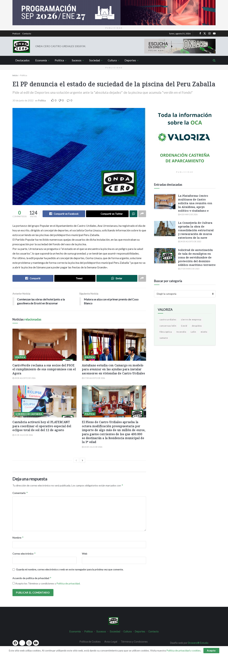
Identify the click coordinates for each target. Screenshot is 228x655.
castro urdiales (168, 319)
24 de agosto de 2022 (190, 241)
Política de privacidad (68, 583)
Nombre (18, 537)
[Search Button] (214, 60)
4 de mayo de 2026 (189, 214)
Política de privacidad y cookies (183, 650)
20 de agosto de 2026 (24, 378)
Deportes (130, 60)
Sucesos (76, 60)
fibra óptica (166, 332)
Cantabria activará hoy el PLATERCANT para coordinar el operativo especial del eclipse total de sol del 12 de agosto (41, 426)
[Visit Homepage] (21, 46)
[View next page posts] (82, 460)
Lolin (193, 332)
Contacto (26, 33)
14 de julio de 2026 (93, 447)
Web (84, 553)
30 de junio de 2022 (22, 100)
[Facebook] (15, 643)
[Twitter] (22, 643)
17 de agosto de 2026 (94, 378)
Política (59, 60)
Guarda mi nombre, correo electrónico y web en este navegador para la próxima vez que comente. (69, 569)
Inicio (15, 75)
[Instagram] (29, 643)
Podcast (16, 33)
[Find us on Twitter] (204, 33)
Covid (184, 326)
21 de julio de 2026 (23, 435)
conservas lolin (168, 326)
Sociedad (94, 60)
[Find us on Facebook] (200, 33)
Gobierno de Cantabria (28, 414)
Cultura (112, 60)
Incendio (181, 332)
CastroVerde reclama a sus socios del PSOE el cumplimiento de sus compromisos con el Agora (44, 369)
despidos (197, 326)
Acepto (211, 650)
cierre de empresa (191, 319)
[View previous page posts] (76, 460)
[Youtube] (36, 643)
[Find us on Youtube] (214, 33)
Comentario (20, 493)
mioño (204, 332)
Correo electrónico (24, 553)
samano (164, 338)
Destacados (22, 60)
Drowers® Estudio (198, 642)
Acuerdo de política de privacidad (31, 578)
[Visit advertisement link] (114, 12)
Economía (41, 60)
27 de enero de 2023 (189, 268)
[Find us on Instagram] (209, 33)
